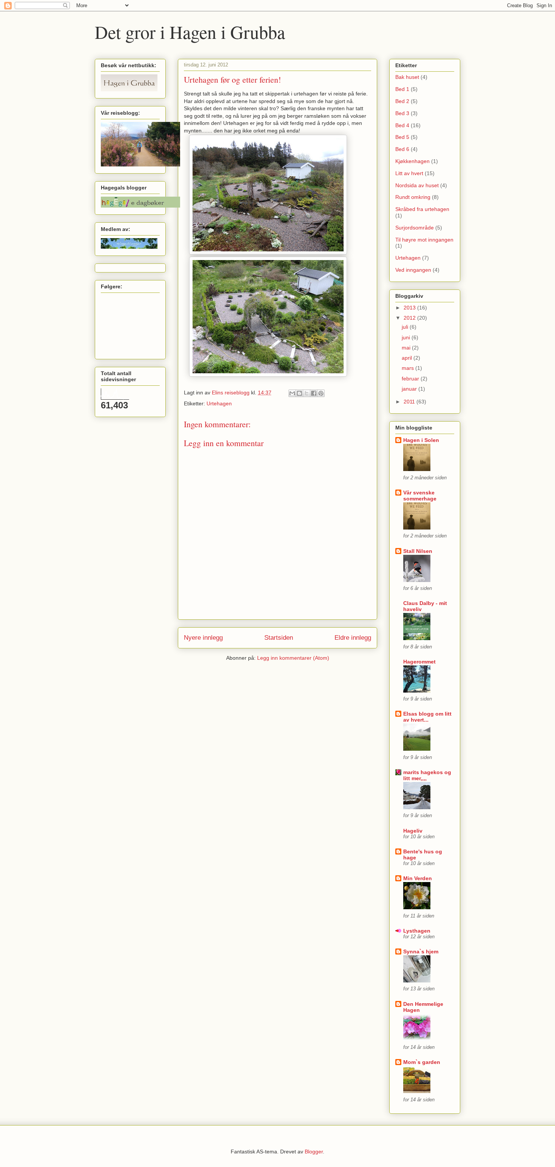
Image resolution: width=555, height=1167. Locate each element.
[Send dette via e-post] (292, 393)
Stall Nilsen (417, 551)
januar (410, 389)
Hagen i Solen (421, 440)
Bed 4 (402, 125)
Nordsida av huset (417, 185)
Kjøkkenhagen (412, 161)
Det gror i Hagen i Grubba (190, 32)
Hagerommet (419, 662)
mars (408, 368)
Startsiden (278, 637)
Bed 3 (402, 113)
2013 (410, 308)
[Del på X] (306, 393)
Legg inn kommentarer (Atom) (293, 658)
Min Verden (417, 878)
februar (411, 379)
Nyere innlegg (203, 637)
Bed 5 (402, 137)
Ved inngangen (413, 270)
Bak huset (407, 77)
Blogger (314, 1152)
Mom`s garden (421, 1062)
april (407, 358)
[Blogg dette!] (299, 393)
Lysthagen (416, 931)
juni (407, 337)
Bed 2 (402, 101)
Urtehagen (219, 403)
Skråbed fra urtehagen (422, 209)
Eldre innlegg (353, 637)
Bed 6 (402, 149)
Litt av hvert (409, 173)
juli (406, 327)
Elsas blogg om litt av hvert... (427, 717)
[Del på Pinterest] (321, 393)
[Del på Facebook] (314, 393)
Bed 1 (402, 89)
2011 (410, 402)
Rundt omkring (412, 197)
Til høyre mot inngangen (424, 240)
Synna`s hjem (420, 951)
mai (407, 348)
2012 (410, 318)
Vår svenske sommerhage (419, 496)
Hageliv (412, 831)
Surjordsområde (414, 228)
